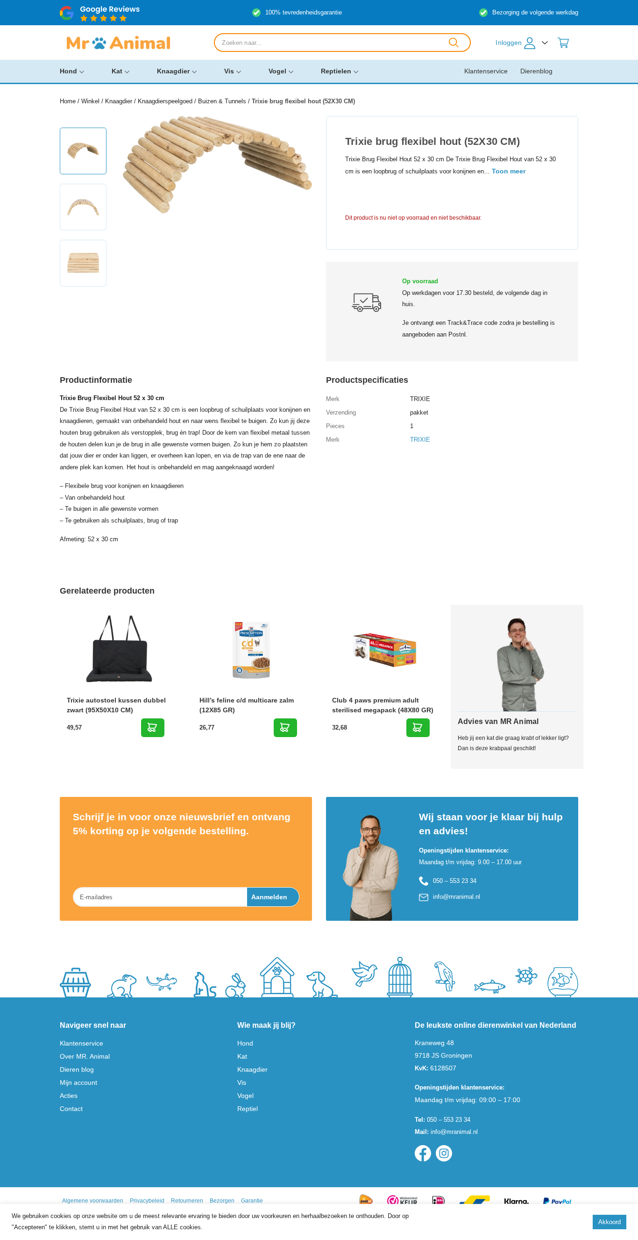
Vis (229, 71)
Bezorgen (222, 1200)
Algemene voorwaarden (92, 1200)
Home (68, 101)
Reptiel (247, 1108)
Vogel (277, 71)
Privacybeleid (147, 1200)
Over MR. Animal (85, 1056)
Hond (68, 71)
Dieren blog (77, 1069)
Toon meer (508, 171)
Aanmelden (269, 897)
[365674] (418, 727)
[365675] (152, 727)
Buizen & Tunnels (222, 101)
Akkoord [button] (609, 1222)
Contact (71, 1108)
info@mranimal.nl (456, 896)
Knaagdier (173, 71)
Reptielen (336, 71)
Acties (69, 1095)
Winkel (90, 101)
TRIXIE (420, 439)
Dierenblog (536, 71)
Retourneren (187, 1200)
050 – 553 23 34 (454, 880)
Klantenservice (486, 71)
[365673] (285, 727)
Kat (117, 71)
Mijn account (78, 1082)
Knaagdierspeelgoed (165, 101)
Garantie (252, 1200)
